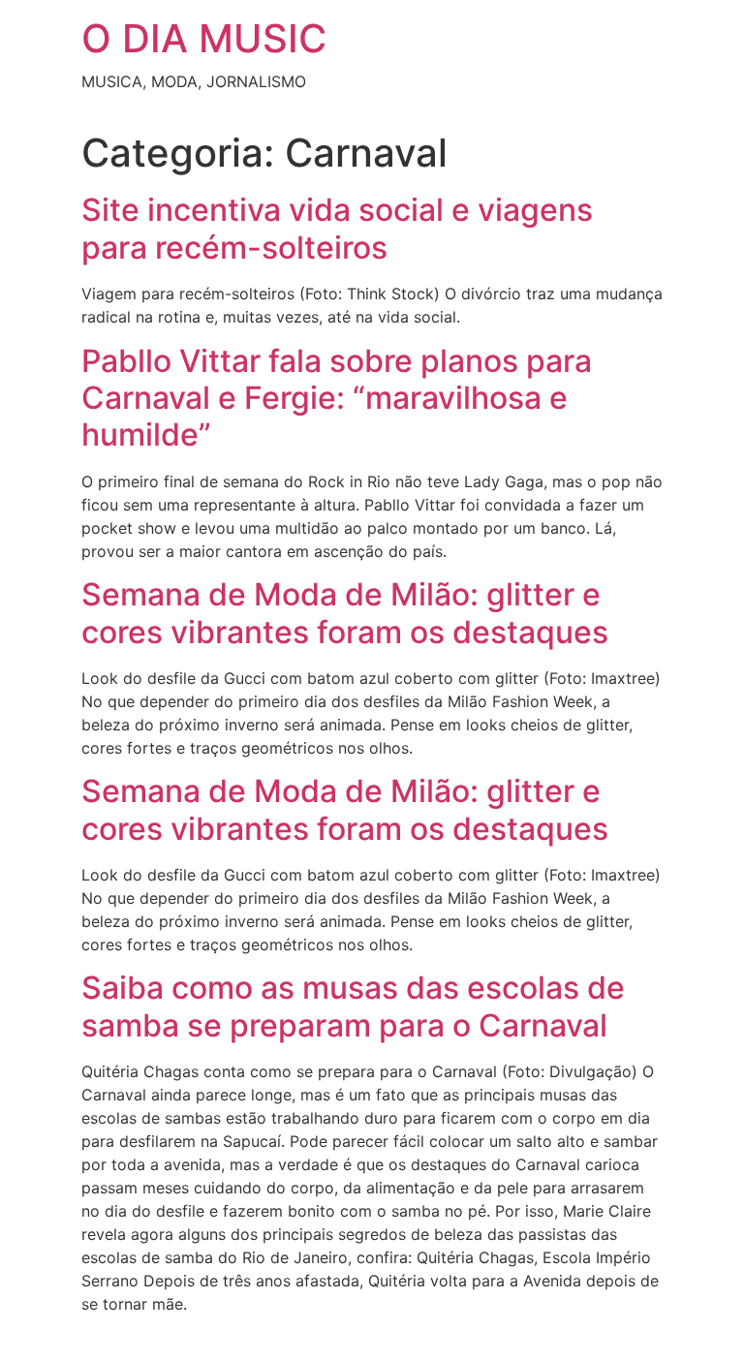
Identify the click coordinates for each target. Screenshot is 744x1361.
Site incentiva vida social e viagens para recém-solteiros (337, 228)
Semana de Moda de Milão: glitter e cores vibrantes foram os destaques (344, 612)
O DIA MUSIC (203, 38)
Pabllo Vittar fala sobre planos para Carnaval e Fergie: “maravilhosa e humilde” (336, 398)
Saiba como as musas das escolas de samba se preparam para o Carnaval (353, 1006)
